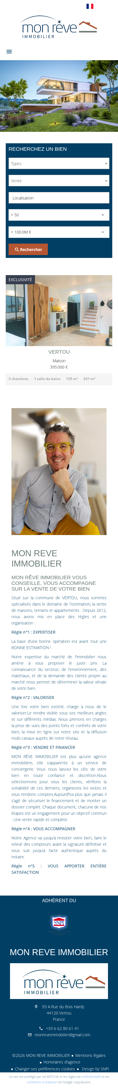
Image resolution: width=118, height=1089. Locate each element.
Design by (95, 1069)
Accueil (59, 27)
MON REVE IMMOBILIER (59, 952)
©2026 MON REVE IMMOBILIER (41, 1055)
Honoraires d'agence (62, 1062)
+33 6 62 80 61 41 (62, 1028)
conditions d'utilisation (42, 1082)
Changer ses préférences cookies (45, 1069)
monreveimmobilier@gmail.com (62, 1034)
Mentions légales (90, 1055)
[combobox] (59, 163)
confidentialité (91, 1076)
